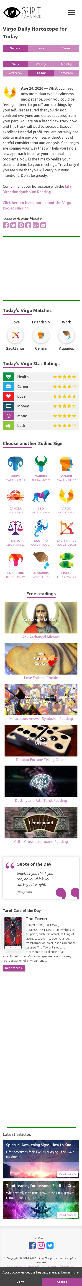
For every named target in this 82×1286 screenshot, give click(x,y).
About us (42, 1266)
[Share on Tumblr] (28, 225)
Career (66, 48)
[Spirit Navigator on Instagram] (41, 1245)
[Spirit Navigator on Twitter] (50, 1245)
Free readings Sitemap (20, 1266)
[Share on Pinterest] (21, 225)
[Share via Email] (43, 225)
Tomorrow (66, 72)
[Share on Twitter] (13, 225)
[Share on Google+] (36, 225)
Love (41, 48)
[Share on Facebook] (6, 225)
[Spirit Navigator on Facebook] (32, 1245)
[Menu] (71, 12)
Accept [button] (62, 1281)
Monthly (66, 64)
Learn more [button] (70, 1272)
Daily (15, 64)
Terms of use (57, 1266)
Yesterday (15, 72)
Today (41, 72)
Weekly (41, 64)
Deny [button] (20, 1281)
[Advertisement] (41, 268)
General (15, 48)
